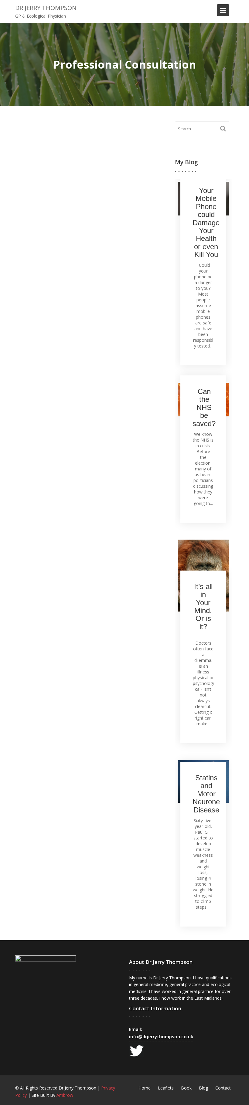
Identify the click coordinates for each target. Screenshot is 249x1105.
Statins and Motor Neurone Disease (206, 794)
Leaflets (166, 1088)
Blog (203, 1088)
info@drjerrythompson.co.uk (161, 1036)
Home (144, 1088)
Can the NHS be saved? (204, 407)
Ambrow (64, 1095)
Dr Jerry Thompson (46, 8)
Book (186, 1088)
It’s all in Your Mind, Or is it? (203, 606)
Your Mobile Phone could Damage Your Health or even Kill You (206, 222)
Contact (223, 1088)
